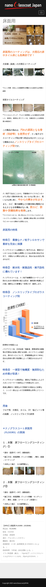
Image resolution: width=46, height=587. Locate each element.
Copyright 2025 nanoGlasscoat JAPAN (15, 583)
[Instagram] (23, 571)
